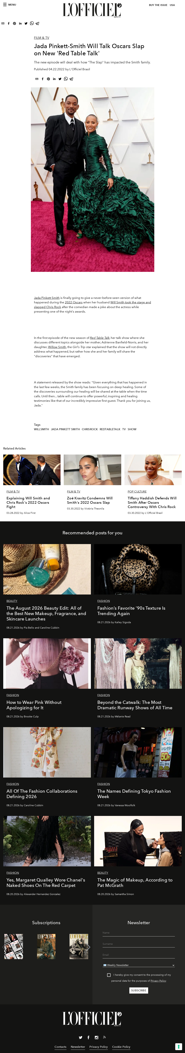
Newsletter (78, 1046)
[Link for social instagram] (96, 1038)
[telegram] (37, 24)
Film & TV (41, 38)
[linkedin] (20, 24)
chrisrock (90, 429)
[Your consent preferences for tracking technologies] (178, 1046)
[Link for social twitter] (80, 1038)
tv (124, 429)
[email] (3, 24)
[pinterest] (14, 24)
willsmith (41, 429)
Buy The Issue (158, 5)
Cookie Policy (121, 1046)
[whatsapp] (32, 24)
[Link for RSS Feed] (104, 1038)
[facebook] (9, 24)
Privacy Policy (158, 980)
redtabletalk (110, 429)
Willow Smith (57, 347)
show (132, 429)
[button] (88, 947)
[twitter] (26, 24)
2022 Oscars (74, 302)
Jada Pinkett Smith (47, 298)
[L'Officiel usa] (92, 10)
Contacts (60, 1046)
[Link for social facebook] (88, 1038)
